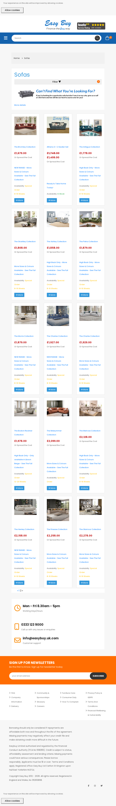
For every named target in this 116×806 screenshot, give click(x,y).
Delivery (15, 706)
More (20, 200)
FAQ (13, 693)
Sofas (27, 58)
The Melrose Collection (89, 430)
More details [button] (20, 105)
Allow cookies (12, 10)
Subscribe (98, 676)
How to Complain (70, 701)
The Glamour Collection (90, 529)
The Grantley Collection (25, 241)
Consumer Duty (69, 697)
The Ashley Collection (56, 241)
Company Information (16, 699)
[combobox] (56, 38)
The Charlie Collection (89, 336)
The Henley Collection (24, 529)
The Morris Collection (24, 336)
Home (17, 58)
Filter (75, 81)
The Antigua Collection (89, 147)
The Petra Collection (88, 241)
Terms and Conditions (93, 704)
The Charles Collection (57, 336)
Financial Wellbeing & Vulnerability (97, 712)
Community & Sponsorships (43, 695)
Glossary (41, 701)
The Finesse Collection (57, 529)
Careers (40, 706)
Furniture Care (68, 693)
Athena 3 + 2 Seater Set (57, 147)
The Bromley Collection (25, 147)
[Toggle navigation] (5, 38)
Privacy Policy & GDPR (95, 695)
